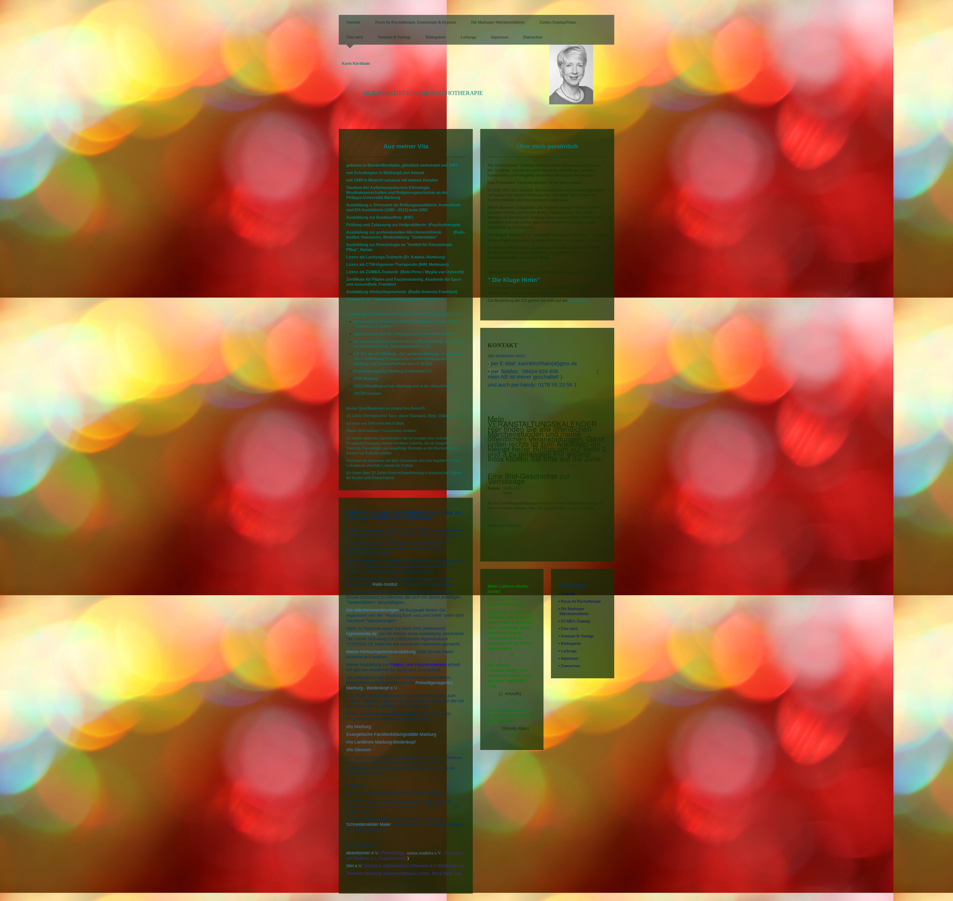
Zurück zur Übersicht (504, 525)
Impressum (499, 37)
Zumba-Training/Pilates (558, 22)
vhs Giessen (358, 749)
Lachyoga (468, 37)
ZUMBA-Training (574, 621)
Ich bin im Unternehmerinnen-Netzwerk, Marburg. (395, 793)
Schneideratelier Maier (368, 824)
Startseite (353, 22)
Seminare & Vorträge (394, 37)
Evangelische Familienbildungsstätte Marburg (391, 734)
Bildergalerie (436, 37)
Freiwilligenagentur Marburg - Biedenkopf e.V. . (399, 685)
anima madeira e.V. (424, 852)
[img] (581, 70)
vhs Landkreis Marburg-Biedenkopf (380, 742)
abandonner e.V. (362, 852)
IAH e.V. (354, 865)
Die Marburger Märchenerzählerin (498, 22)
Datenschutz (533, 37)
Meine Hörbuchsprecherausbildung (380, 651)
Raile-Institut (385, 584)
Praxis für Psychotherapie (579, 601)
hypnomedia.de (361, 633)
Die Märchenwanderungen (373, 610)
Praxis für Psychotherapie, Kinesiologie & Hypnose (415, 22)
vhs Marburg (358, 726)
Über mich (354, 37)
